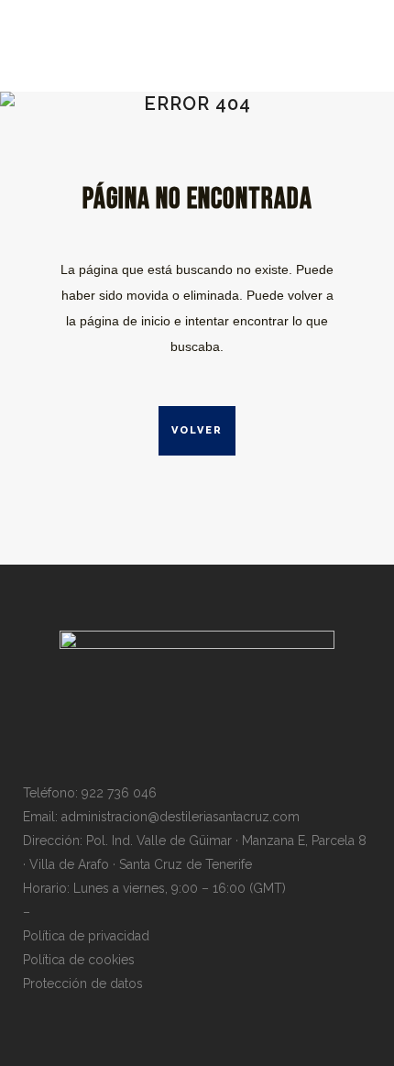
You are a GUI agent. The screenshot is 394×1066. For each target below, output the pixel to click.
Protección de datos (83, 983)
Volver (197, 430)
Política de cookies (79, 959)
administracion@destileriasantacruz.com (180, 816)
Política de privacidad (86, 936)
